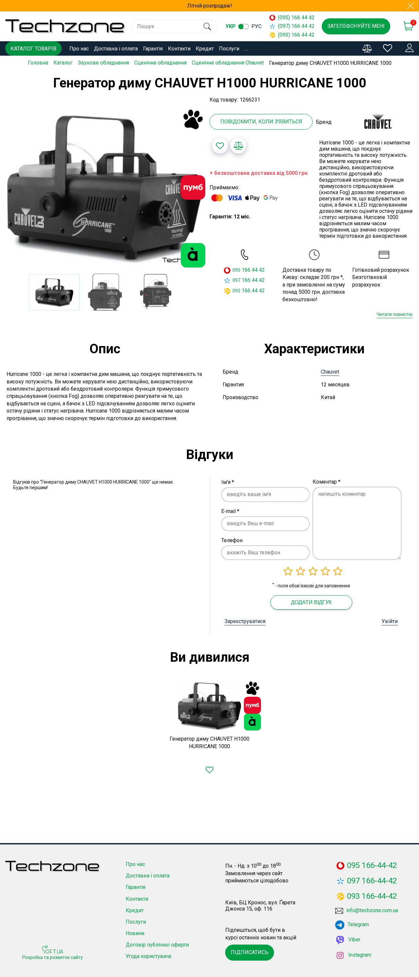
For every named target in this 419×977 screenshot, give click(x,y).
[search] (207, 26)
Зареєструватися (245, 621)
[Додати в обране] (220, 146)
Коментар (326, 482)
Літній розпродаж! (209, 6)
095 (236, 270)
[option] (104, 188)
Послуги (229, 49)
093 (236, 290)
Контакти (179, 49)
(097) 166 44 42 (293, 26)
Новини (135, 933)
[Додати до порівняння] (238, 146)
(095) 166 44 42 (293, 17)
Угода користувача (148, 956)
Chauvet (330, 372)
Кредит (205, 49)
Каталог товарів (33, 49)
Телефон (232, 540)
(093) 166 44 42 (293, 35)
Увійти (390, 621)
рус (256, 26)
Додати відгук (311, 602)
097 (236, 280)
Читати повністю (394, 314)
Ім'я (227, 482)
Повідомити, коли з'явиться (261, 122)
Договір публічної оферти (157, 945)
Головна (38, 63)
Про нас (79, 49)
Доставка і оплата (116, 49)
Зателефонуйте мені (356, 26)
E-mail (230, 511)
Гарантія (153, 49)
